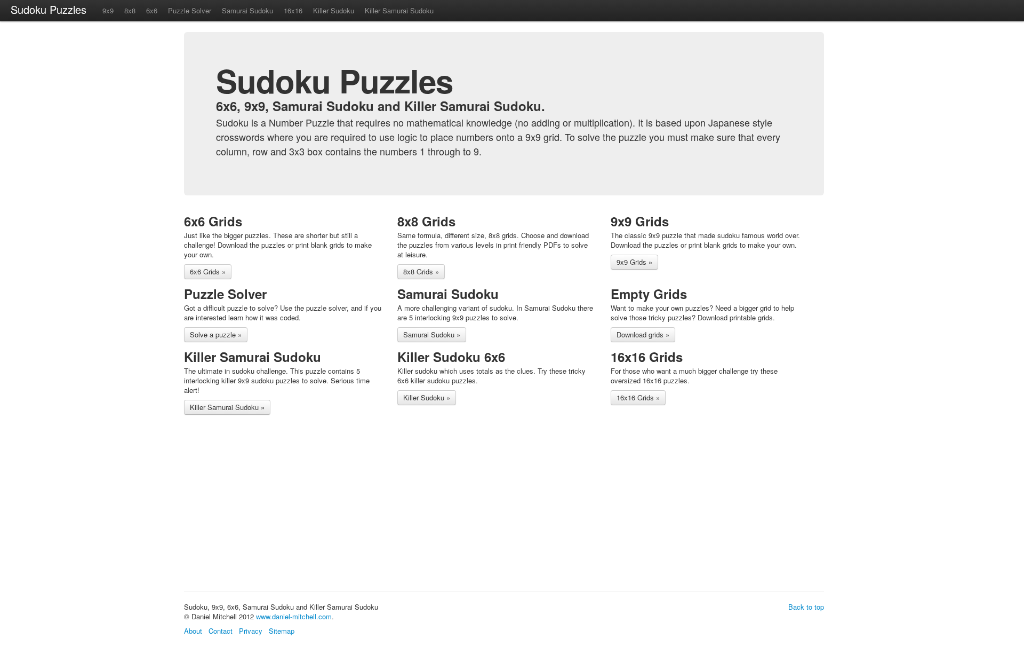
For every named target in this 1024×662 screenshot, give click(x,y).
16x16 (293, 10)
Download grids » (643, 334)
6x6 (151, 10)
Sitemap (281, 631)
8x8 (129, 10)
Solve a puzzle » (216, 334)
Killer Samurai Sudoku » (227, 407)
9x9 (108, 10)
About (193, 631)
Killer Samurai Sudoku (399, 10)
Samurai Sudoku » (431, 334)
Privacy (250, 631)
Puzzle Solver (189, 10)
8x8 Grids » (421, 271)
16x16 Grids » (638, 397)
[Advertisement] (378, 505)
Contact (221, 631)
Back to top (806, 607)
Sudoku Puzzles (48, 9)
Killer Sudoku (333, 10)
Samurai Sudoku (247, 10)
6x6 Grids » (208, 271)
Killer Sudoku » (426, 397)
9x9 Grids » (634, 262)
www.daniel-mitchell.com (294, 616)
